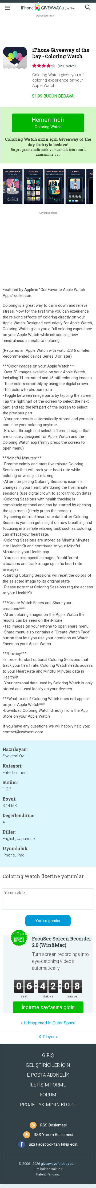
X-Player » (48, 1036)
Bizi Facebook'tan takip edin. (53, 1144)
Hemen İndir (48, 122)
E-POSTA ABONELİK (48, 1075)
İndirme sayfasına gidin (48, 1007)
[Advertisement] (48, 31)
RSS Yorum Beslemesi (53, 1134)
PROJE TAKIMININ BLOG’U (48, 1104)
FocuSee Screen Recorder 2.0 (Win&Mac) (61, 941)
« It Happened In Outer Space (48, 1022)
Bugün (53, 96)
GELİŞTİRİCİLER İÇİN (48, 1065)
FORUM (48, 1094)
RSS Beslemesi (53, 1125)
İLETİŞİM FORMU (48, 1085)
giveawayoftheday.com (59, 1164)
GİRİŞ (48, 1055)
